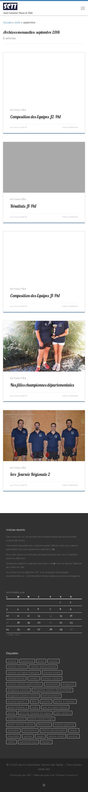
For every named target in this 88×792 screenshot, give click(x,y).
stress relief (56, 736)
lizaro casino (16, 718)
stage (40, 736)
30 (71, 629)
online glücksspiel (53, 730)
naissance (30, 730)
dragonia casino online (23, 695)
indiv (35, 707)
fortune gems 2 (17, 701)
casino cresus (17, 666)
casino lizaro (52, 672)
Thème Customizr (66, 775)
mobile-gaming (64, 724)
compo (33, 678)
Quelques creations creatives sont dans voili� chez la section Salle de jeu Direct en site (43, 565)
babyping (27, 661)
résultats (13, 736)
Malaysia (44, 724)
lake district (63, 713)
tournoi (73, 736)
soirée (28, 736)
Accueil (7, 22)
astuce (12, 661)
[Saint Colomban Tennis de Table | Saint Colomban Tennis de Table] (10, 5)
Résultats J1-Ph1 (23, 206)
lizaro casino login (41, 718)
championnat (16, 678)
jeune (11, 713)
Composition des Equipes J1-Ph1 (35, 295)
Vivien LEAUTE (20, 127)
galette (46, 701)
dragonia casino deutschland (52, 689)
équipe (46, 742)
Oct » (18, 634)
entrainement (51, 695)
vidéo (11, 742)
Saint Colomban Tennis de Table (40, 764)
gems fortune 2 (17, 707)
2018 (17, 22)
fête (34, 701)
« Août (9, 634)
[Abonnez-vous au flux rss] (44, 785)
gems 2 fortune (65, 701)
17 (7, 622)
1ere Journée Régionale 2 (30, 474)
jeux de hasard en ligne (35, 713)
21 (51, 622)
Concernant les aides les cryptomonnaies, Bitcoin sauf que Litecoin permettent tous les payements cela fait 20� (42, 547)
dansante (52, 684)
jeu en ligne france (55, 707)
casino (53, 661)
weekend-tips (28, 742)
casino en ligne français (23, 672)
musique (13, 730)
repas (73, 730)
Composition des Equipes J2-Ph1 (35, 116)
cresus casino (52, 678)
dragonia (68, 684)
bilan (41, 661)
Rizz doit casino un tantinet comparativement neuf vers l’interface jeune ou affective (41, 556)
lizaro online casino (21, 724)
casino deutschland (43, 666)
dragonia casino (18, 689)
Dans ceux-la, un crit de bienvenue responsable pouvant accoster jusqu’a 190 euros (41, 538)
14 (51, 615)
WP (29, 775)
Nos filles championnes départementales (42, 385)
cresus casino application (24, 684)
